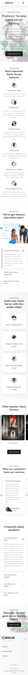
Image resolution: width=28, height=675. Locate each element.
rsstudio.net (15, 510)
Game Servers (11, 12)
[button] (27, 495)
